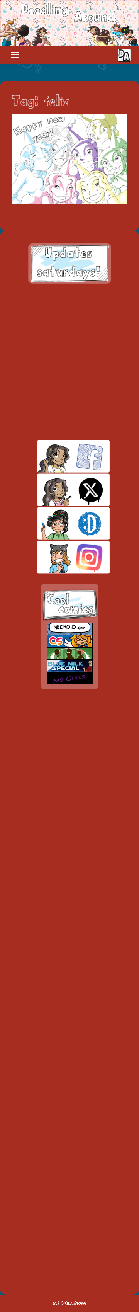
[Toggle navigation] (15, 55)
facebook (60, 456)
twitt (60, 490)
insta (60, 557)
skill (60, 523)
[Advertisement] (69, 361)
